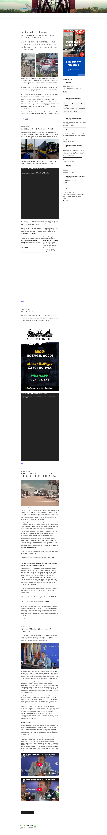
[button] (30, 6)
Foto (66, 91)
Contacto (45, 16)
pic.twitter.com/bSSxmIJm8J (29, 553)
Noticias (28, 16)
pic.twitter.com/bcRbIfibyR (48, 597)
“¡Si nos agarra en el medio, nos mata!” (36, 129)
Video (66, 170)
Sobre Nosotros (37, 16)
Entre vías (68, 82)
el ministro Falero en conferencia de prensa (45, 606)
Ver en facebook (66, 94)
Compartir (72, 94)
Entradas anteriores (27, 813)
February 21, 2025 (48, 557)
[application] (40, 193)
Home (21, 16)
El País (26, 119)
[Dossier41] (74, 56)
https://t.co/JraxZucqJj (33, 597)
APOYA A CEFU (27, 311)
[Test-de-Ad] (74, 75)
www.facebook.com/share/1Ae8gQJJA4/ (72, 157)
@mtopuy (55, 551)
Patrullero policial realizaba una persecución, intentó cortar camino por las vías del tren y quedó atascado (38, 35)
